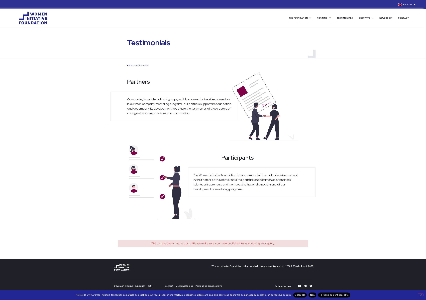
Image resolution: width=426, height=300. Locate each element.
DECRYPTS (364, 18)
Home (130, 65)
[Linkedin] (305, 286)
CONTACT (403, 18)
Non (312, 295)
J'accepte (300, 295)
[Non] (421, 294)
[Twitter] (311, 286)
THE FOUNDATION (298, 18)
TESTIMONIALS (345, 18)
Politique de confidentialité (334, 295)
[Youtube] (300, 286)
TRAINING (322, 18)
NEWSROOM (385, 18)
